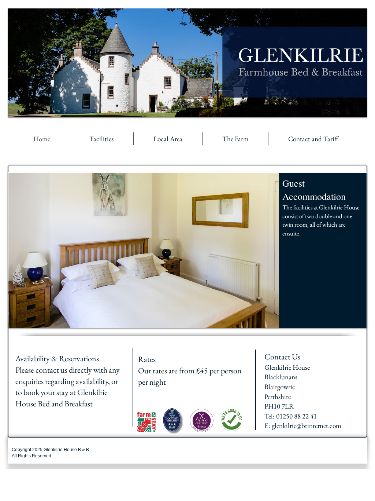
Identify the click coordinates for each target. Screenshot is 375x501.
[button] (187, 250)
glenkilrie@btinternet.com (306, 425)
